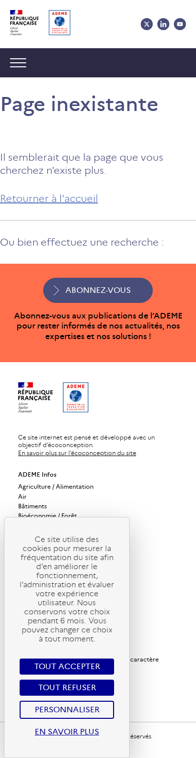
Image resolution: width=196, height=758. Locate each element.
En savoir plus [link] (67, 731)
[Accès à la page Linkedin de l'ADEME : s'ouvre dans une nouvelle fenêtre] (163, 24)
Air (22, 496)
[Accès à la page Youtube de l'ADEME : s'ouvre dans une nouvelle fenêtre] (180, 24)
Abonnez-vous (98, 290)
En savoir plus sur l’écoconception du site (77, 453)
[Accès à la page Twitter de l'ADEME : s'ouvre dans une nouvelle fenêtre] (147, 24)
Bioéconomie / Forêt (47, 515)
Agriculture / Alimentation (55, 486)
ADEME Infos (37, 474)
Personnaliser (67, 709)
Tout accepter (67, 666)
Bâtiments (32, 506)
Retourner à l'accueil (49, 198)
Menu (20, 62)
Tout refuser (67, 687)
